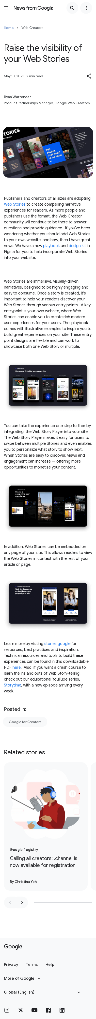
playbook (51, 245)
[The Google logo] (13, 947)
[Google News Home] (33, 8)
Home (9, 27)
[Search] (72, 8)
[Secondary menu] (86, 8)
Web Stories (15, 204)
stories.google (57, 643)
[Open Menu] (6, 8)
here (17, 667)
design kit (77, 245)
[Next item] (22, 902)
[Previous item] (10, 902)
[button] (89, 76)
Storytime (12, 685)
